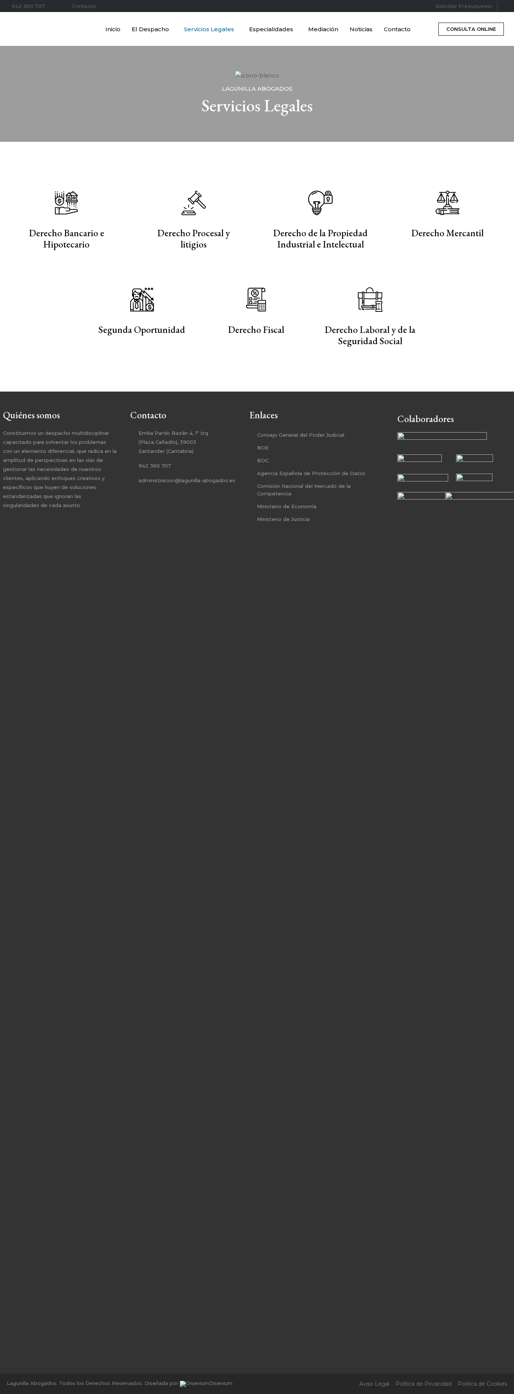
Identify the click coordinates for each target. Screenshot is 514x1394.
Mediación (323, 29)
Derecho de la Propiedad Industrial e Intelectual (320, 238)
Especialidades (271, 29)
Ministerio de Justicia (283, 519)
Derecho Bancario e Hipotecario (66, 238)
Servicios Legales (209, 29)
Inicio (112, 29)
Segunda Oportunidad (142, 329)
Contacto (397, 29)
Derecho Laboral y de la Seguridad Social (370, 335)
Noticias (361, 29)
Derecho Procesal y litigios (193, 238)
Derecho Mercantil (447, 233)
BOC (263, 460)
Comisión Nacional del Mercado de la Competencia (304, 490)
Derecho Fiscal (256, 329)
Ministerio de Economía (286, 506)
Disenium (221, 1383)
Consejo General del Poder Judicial (300, 435)
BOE (263, 448)
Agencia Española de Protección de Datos (311, 473)
